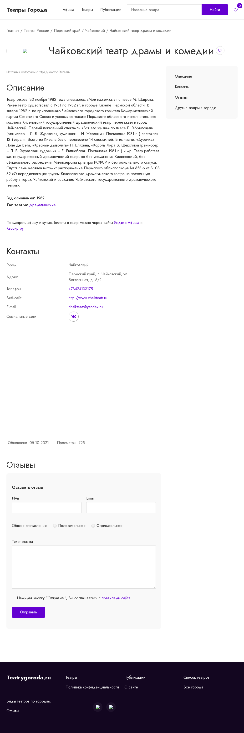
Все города (193, 687)
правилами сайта (116, 598)
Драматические (42, 205)
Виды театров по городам (28, 701)
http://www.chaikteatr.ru (88, 298)
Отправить (28, 612)
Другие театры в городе (195, 108)
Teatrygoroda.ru (28, 677)
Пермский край (67, 30)
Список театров (196, 677)
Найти (215, 9)
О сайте (131, 687)
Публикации (110, 9)
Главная (12, 30)
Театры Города (26, 10)
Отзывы (181, 97)
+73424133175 (81, 289)
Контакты (182, 87)
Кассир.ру (15, 228)
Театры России (36, 30)
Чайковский (95, 30)
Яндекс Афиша (126, 222)
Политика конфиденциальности (92, 687)
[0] (236, 10)
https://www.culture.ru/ (55, 72)
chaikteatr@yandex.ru (86, 307)
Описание (183, 76)
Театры (87, 9)
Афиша (68, 9)
